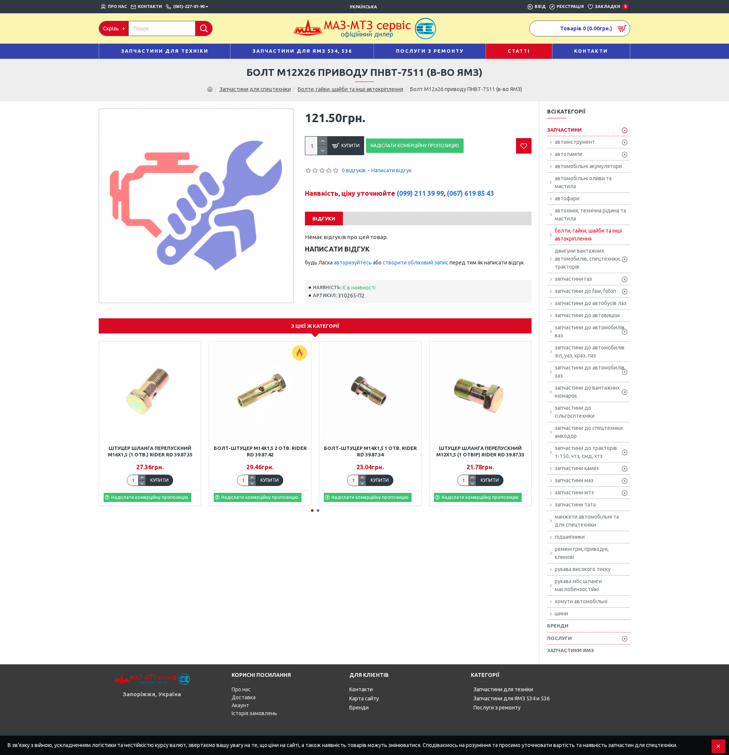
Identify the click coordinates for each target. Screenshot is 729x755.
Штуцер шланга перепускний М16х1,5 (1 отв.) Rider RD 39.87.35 (150, 451)
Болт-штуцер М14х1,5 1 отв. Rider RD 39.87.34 (370, 451)
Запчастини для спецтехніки (255, 89)
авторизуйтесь (353, 263)
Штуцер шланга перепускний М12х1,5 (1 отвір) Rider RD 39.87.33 (480, 451)
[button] (312, 510)
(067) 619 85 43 (470, 193)
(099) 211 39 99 (420, 193)
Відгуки (323, 218)
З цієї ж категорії (315, 326)
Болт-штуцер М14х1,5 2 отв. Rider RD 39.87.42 (260, 451)
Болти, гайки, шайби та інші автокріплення (350, 89)
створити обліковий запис (415, 263)
